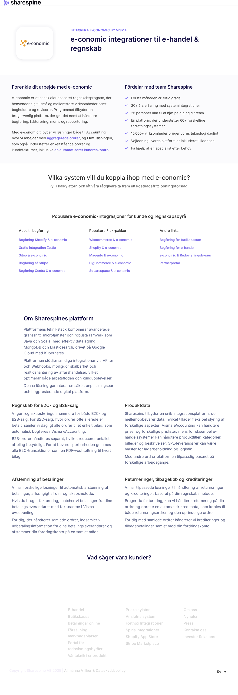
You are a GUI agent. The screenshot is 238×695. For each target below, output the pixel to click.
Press (189, 623)
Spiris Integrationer (142, 630)
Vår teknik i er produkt (87, 655)
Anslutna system (140, 616)
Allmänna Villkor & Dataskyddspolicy (95, 670)
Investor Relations (199, 636)
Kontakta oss (195, 630)
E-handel (76, 609)
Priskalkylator (138, 609)
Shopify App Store (142, 636)
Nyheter (191, 616)
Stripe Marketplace (142, 643)
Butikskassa (78, 616)
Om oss (190, 609)
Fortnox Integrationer (144, 623)
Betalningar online (84, 623)
